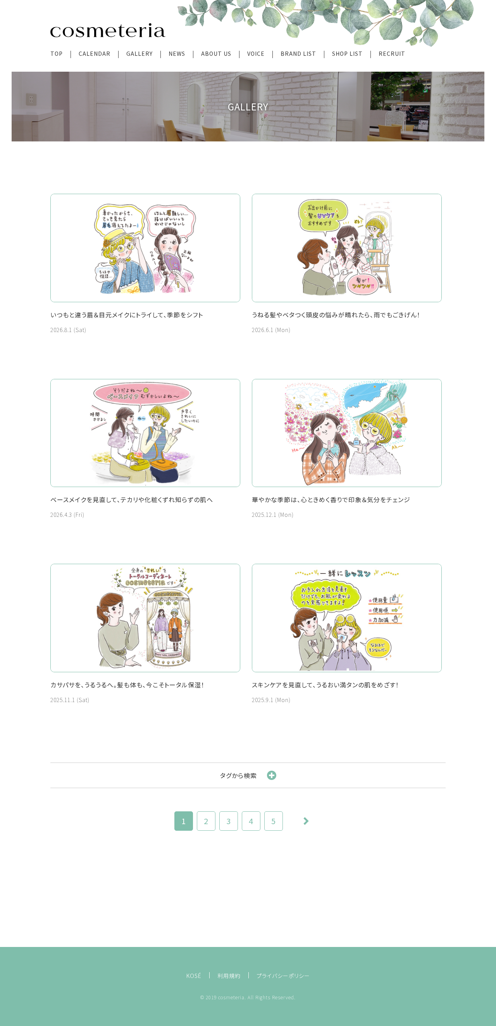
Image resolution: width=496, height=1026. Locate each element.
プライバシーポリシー (283, 976)
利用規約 (229, 976)
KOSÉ (194, 976)
